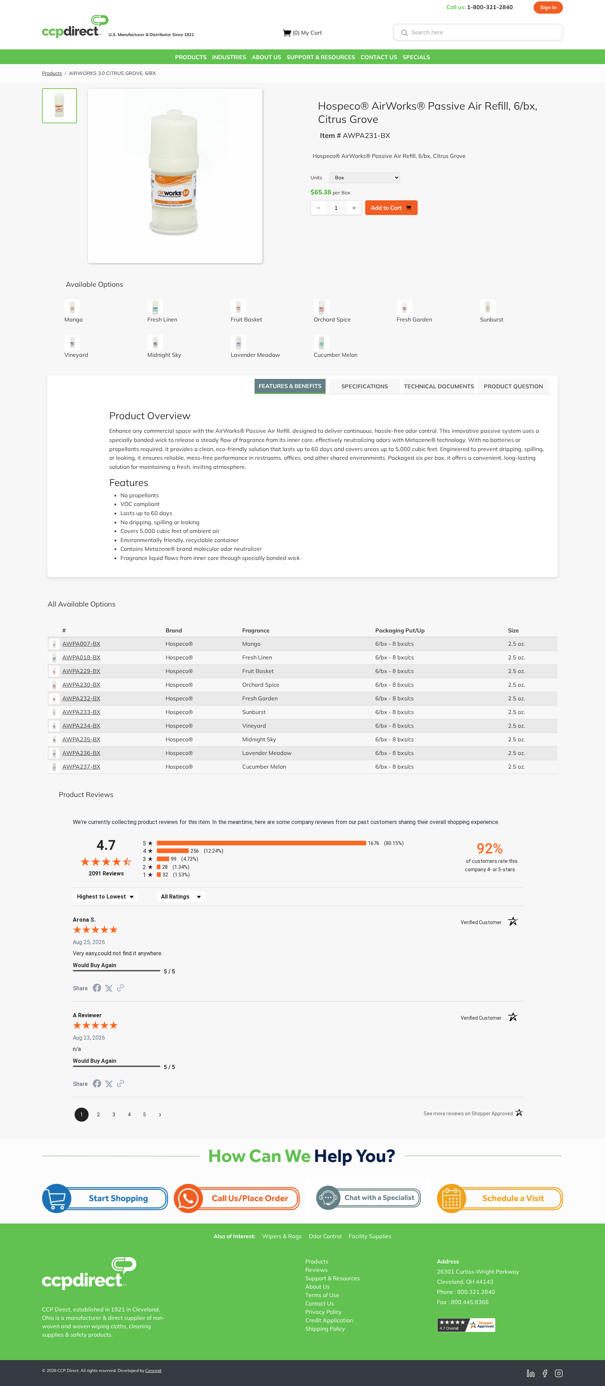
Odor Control (325, 1236)
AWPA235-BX (81, 739)
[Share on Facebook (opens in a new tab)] (97, 988)
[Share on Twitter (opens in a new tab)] (109, 988)
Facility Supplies (370, 1236)
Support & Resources (332, 1278)
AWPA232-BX (81, 698)
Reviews (316, 1269)
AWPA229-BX (81, 670)
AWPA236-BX (81, 752)
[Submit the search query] (404, 32)
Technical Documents (439, 386)
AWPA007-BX (81, 643)
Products (52, 73)
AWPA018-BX (81, 657)
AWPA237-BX (81, 766)
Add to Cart (386, 207)
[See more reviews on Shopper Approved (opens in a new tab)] (120, 988)
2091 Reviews (114, 873)
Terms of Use (322, 1294)
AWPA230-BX (81, 684)
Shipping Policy (325, 1328)
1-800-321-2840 (490, 7)
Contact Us (319, 1303)
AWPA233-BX (81, 711)
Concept (153, 1370)
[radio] (298, 843)
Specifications (364, 386)
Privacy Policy (323, 1311)
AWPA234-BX (81, 725)
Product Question (513, 386)
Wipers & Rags (282, 1236)
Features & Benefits (290, 385)
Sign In (548, 7)
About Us (317, 1286)
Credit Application (329, 1320)
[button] (190, 56)
